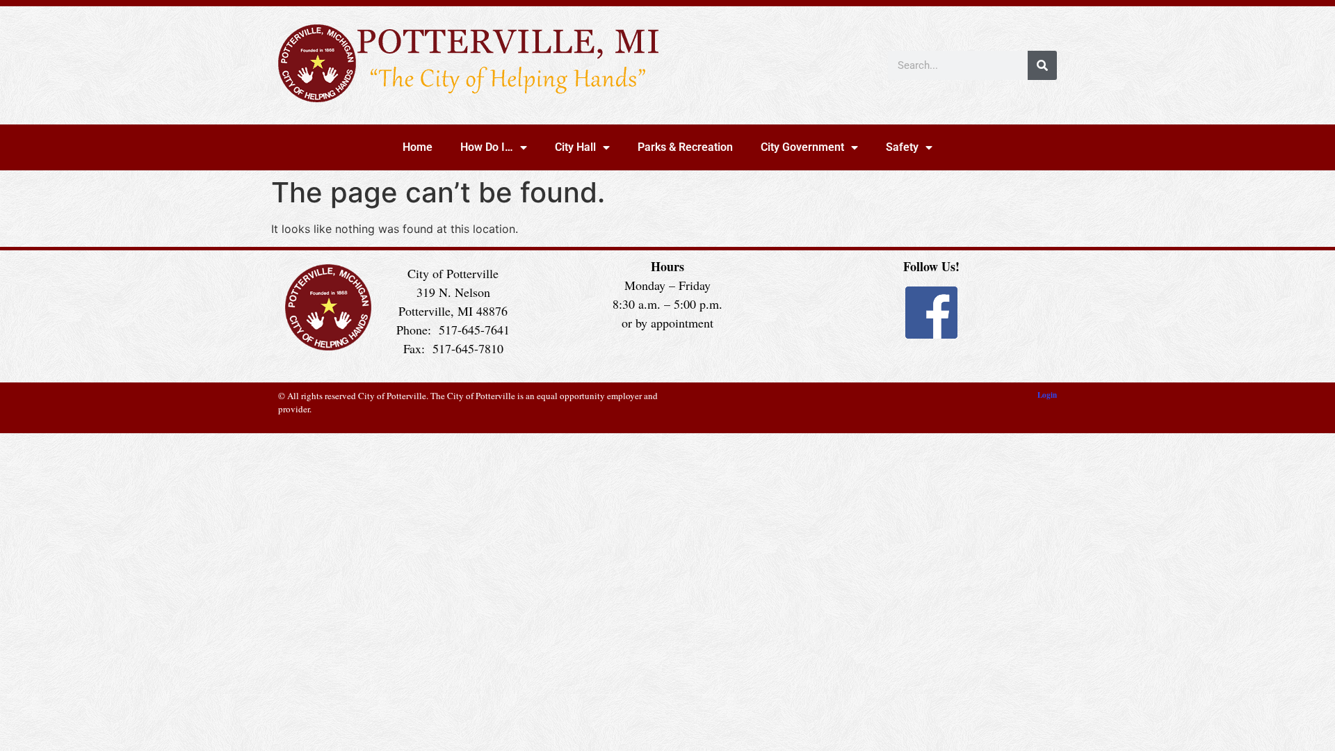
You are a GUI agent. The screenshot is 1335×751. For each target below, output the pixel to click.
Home (417, 147)
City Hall (575, 147)
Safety (902, 147)
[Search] (1042, 65)
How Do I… (486, 147)
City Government (802, 147)
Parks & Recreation (685, 147)
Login (1047, 395)
